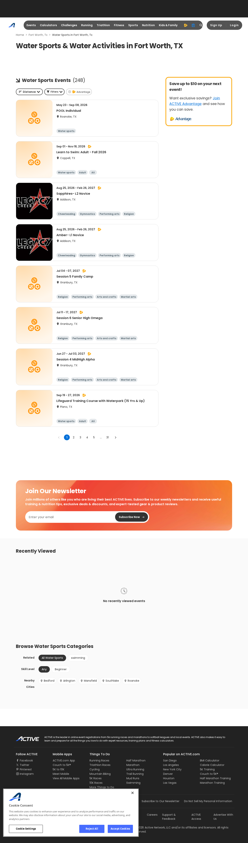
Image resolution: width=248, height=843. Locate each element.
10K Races (96, 783)
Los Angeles (171, 765)
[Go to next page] (115, 437)
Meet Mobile (61, 774)
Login (234, 25)
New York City (172, 769)
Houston (168, 778)
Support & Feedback (169, 817)
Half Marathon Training (215, 778)
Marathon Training (212, 783)
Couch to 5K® (62, 765)
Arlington (69, 681)
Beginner (61, 669)
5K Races (96, 778)
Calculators (48, 25)
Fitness (119, 25)
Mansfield (90, 681)
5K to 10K (58, 769)
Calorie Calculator (212, 765)
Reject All (92, 828)
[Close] (132, 793)
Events (31, 25)
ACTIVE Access (196, 817)
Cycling (95, 769)
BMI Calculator (209, 760)
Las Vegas (170, 783)
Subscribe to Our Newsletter (160, 801)
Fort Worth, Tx (38, 35)
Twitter (24, 765)
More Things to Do (102, 787)
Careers (152, 815)
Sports (133, 25)
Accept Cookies (120, 828)
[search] (201, 25)
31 (107, 437)
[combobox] (29, 92)
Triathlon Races (100, 765)
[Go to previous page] (59, 437)
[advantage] (185, 25)
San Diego (170, 760)
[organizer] (193, 25)
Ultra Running (135, 769)
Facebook (26, 760)
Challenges (69, 25)
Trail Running (135, 774)
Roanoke (133, 681)
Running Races (99, 760)
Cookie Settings (26, 828)
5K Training (207, 769)
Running (87, 25)
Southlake (112, 681)
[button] (54, 92)
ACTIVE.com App (64, 760)
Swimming (133, 783)
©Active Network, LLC (152, 827)
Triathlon (103, 25)
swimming (78, 658)
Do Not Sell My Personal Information (208, 801)
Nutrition (148, 25)
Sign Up (216, 25)
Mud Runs (132, 778)
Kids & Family (168, 25)
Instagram (27, 774)
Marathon (133, 765)
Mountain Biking (100, 774)
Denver (168, 774)
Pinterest (26, 769)
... (101, 437)
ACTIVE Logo (24, 737)
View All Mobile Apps (66, 778)
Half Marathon (136, 760)
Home (20, 35)
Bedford (49, 681)
